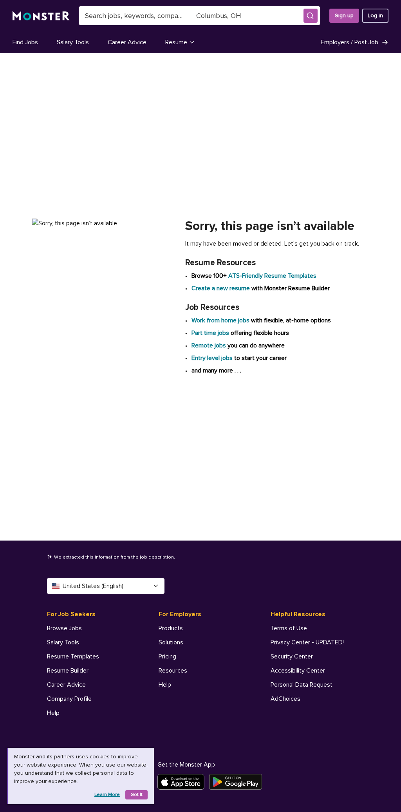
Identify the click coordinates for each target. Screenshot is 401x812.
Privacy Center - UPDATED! (307, 642)
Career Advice (127, 42)
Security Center (292, 656)
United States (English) (93, 586)
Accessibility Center (298, 671)
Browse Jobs (64, 628)
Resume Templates (73, 656)
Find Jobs (25, 42)
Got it (136, 795)
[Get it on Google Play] (238, 782)
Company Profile (69, 699)
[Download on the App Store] (183, 782)
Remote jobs (208, 345)
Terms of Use (289, 628)
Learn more (107, 795)
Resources (173, 671)
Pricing (167, 656)
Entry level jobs (212, 358)
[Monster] (41, 16)
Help (53, 713)
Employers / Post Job (349, 42)
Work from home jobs (220, 320)
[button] (310, 16)
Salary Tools (73, 42)
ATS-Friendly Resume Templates (272, 276)
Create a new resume (221, 288)
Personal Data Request (301, 685)
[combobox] (134, 15)
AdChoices (285, 699)
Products (171, 628)
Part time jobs (210, 333)
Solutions (171, 642)
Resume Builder (68, 671)
